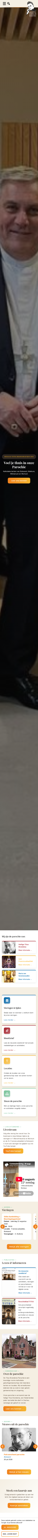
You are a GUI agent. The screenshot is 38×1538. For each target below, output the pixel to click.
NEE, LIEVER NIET (10, 1534)
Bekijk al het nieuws (19, 1472)
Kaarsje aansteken (19, 1505)
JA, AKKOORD (10, 1527)
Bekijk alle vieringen (19, 1246)
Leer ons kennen (19, 480)
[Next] (35, 1226)
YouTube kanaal (13, 1151)
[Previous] (2, 1226)
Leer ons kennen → (15, 1409)
